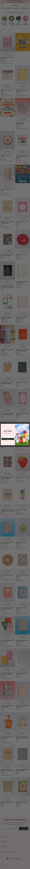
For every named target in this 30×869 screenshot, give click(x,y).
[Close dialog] (28, 424)
